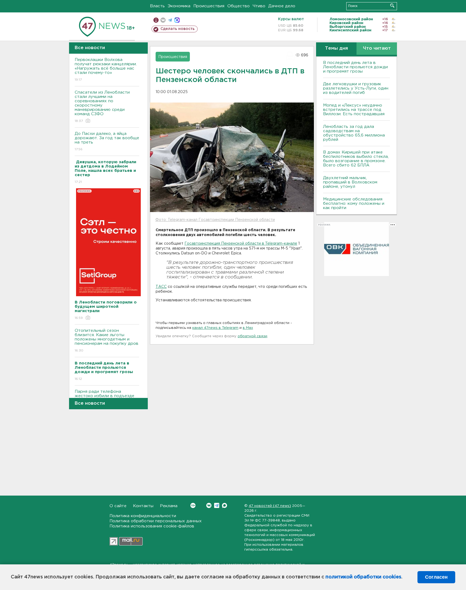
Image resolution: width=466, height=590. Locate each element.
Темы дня (336, 48)
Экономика (179, 6)
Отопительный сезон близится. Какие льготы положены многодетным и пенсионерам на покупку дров (106, 340)
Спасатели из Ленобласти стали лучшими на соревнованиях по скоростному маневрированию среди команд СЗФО (102, 106)
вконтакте (163, 20)
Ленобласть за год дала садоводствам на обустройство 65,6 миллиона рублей (354, 133)
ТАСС (161, 286)
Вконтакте (208, 505)
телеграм (170, 20)
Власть (157, 6)
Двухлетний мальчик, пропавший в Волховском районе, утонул (350, 182)
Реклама (168, 506)
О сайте (117, 506)
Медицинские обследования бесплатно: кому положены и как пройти (353, 203)
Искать (392, 6)
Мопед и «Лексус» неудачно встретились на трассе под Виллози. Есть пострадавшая (354, 110)
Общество (238, 6)
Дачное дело (281, 6)
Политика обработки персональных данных (155, 521)
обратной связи (252, 336)
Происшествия (208, 6)
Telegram (216, 505)
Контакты (143, 506)
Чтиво (259, 6)
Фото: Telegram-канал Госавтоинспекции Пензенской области (215, 219)
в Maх (248, 327)
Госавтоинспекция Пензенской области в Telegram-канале (240, 243)
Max (224, 505)
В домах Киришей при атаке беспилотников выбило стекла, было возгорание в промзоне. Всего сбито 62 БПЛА (356, 159)
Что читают (377, 48)
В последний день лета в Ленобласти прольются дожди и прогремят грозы (355, 67)
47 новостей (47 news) (270, 505)
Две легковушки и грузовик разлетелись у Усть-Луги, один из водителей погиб (355, 88)
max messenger (177, 20)
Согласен (436, 577)
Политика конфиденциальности (142, 516)
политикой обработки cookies (363, 577)
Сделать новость (177, 28)
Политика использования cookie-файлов (151, 526)
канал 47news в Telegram (215, 327)
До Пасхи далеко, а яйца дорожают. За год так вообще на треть (107, 141)
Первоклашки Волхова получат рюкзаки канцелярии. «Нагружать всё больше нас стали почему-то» (106, 69)
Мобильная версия (156, 20)
